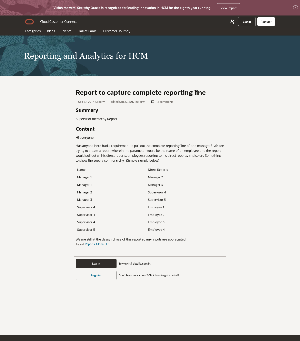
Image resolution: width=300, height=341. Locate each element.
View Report (228, 8)
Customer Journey (116, 31)
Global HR (102, 244)
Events (66, 31)
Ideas (51, 31)
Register (96, 275)
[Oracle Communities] (232, 21)
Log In (96, 263)
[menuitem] (247, 21)
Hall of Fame (87, 31)
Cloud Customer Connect (58, 21)
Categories (33, 31)
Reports (90, 244)
